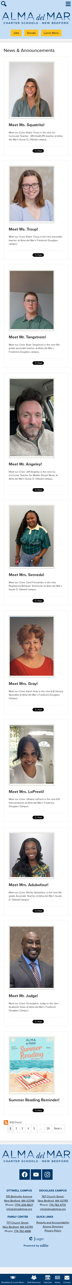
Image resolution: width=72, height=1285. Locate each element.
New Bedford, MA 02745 (53, 1201)
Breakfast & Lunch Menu (12, 1282)
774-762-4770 (57, 1205)
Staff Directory (34, 1282)
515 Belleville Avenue (19, 1196)
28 (48, 1128)
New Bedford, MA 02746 (19, 1201)
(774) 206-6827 (24, 1205)
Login (37, 1239)
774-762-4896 (22, 1231)
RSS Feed (15, 1122)
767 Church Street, (53, 1196)
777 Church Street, (17, 1223)
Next (57, 1128)
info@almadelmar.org (19, 1209)
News (57, 1282)
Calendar (48, 1282)
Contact (67, 1282)
